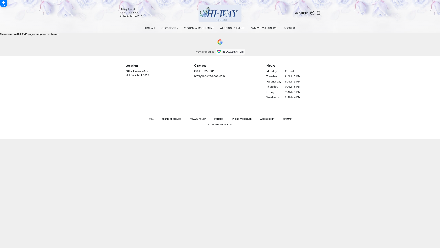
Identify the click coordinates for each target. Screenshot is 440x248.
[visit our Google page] (220, 42)
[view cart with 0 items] (318, 12)
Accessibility (267, 119)
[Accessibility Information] (3, 3)
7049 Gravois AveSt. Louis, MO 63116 (138, 73)
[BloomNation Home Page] (230, 52)
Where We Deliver (242, 119)
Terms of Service (171, 119)
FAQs (150, 119)
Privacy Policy (198, 119)
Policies (218, 119)
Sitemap (287, 119)
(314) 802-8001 (204, 71)
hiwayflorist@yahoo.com (209, 76)
